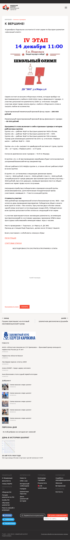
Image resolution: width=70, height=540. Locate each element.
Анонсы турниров (19, 19)
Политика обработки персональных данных (54, 534)
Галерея (23, 489)
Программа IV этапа (12, 307)
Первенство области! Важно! (12, 356)
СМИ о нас (24, 481)
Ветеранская (60, 486)
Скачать (24, 307)
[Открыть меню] (66, 7)
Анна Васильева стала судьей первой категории (19, 374)
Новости (23, 478)
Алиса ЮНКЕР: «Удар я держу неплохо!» (16, 368)
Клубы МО (5, 500)
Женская (59, 483)
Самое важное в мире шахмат (20, 385)
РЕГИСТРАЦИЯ (10, 238)
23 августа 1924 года (11, 456)
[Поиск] (66, 518)
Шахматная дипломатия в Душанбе (53, 319)
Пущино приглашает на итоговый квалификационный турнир (15, 321)
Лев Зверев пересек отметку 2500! (14, 362)
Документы (6, 481)
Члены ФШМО (7, 484)
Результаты (42, 483)
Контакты (59, 492)
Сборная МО (6, 492)
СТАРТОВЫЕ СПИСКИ (13, 243)
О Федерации (7, 478)
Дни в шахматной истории (24, 499)
